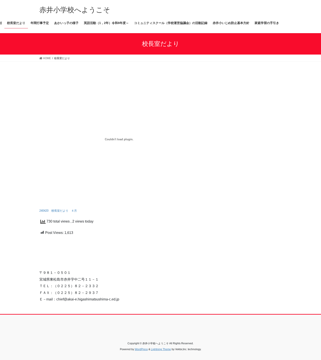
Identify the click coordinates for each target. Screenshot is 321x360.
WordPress (141, 349)
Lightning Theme (161, 349)
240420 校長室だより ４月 (58, 210)
